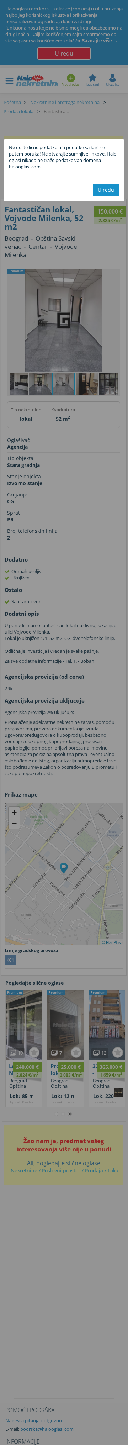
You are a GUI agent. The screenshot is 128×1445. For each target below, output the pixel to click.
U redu (106, 189)
